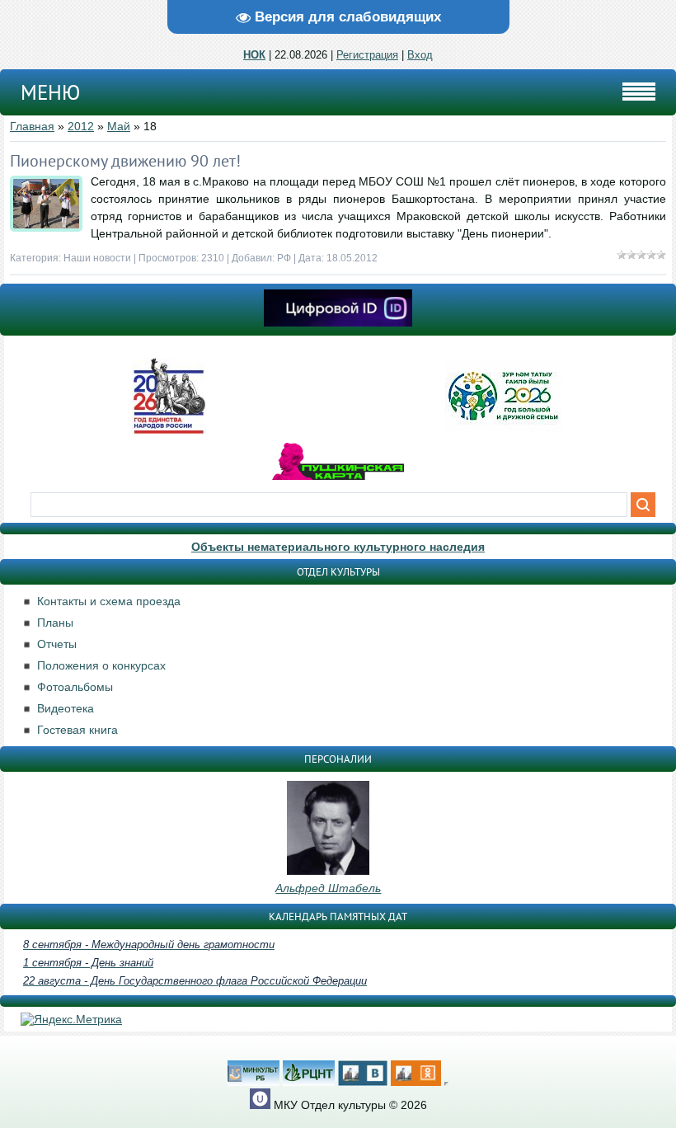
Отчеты (57, 644)
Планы (55, 622)
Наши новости (97, 258)
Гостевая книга (77, 729)
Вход (420, 55)
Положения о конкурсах (101, 665)
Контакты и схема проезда (109, 601)
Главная (32, 126)
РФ (284, 258)
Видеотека (65, 708)
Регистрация (367, 55)
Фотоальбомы (75, 686)
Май (118, 126)
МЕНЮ (50, 92)
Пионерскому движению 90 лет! (125, 161)
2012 (81, 126)
